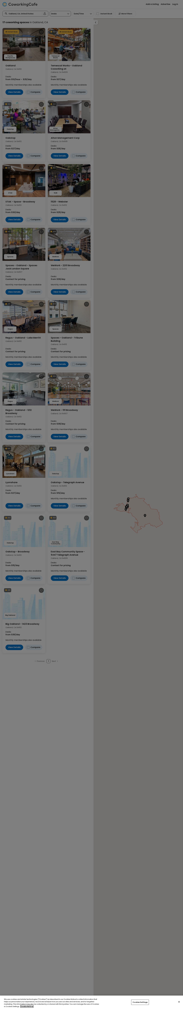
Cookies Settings (140, 1002)
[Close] (179, 1002)
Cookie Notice (27, 1006)
